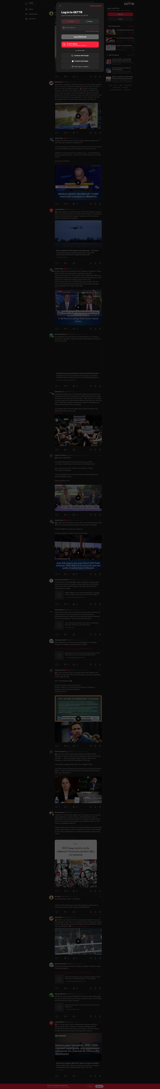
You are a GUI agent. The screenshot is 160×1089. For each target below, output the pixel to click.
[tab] (71, 21)
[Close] (60, 5)
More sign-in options (81, 66)
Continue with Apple (81, 61)
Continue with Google (81, 55)
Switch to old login (95, 6)
